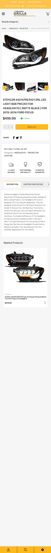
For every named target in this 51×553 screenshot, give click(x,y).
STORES (13, 2)
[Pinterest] (20, 137)
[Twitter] (17, 137)
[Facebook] (13, 137)
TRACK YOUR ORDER (34, 2)
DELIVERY (22, 2)
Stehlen (8, 294)
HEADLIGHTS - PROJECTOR (26, 153)
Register (43, 6)
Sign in (37, 6)
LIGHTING (8, 156)
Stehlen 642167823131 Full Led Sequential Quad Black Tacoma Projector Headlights (25, 298)
